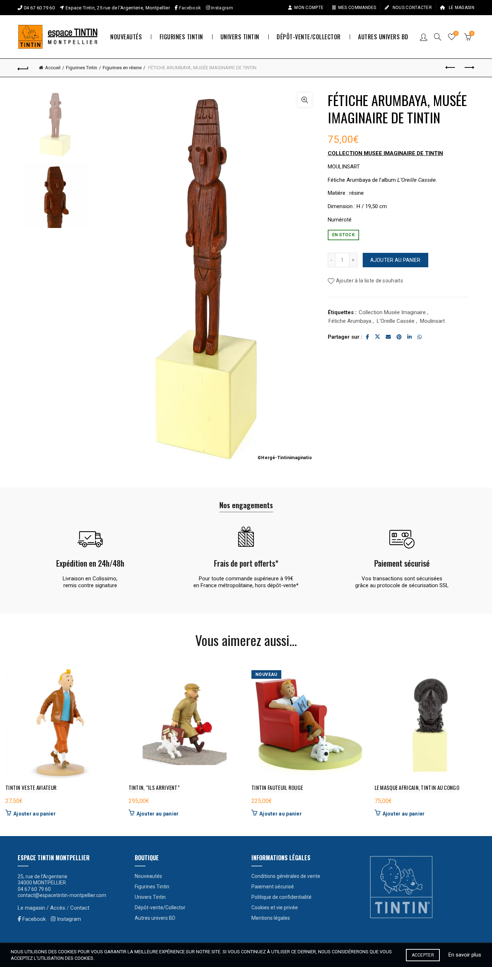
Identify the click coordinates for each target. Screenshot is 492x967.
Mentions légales (270, 918)
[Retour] (23, 68)
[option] (55, 127)
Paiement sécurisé (272, 886)
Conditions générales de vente (285, 876)
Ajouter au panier (395, 260)
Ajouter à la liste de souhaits (369, 280)
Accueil (53, 67)
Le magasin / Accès (41, 908)
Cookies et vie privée (274, 907)
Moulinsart (432, 321)
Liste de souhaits (456, 33)
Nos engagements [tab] (246, 505)
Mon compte (308, 7)
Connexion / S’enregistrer (423, 36)
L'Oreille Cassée (396, 321)
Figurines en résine (122, 67)
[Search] (437, 36)
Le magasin (461, 7)
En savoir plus (464, 954)
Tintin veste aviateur (31, 787)
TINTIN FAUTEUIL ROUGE (277, 787)
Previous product (451, 68)
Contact (79, 908)
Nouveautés (126, 36)
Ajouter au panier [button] (34, 814)
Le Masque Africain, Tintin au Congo (417, 787)
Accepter (423, 955)
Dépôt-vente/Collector (309, 36)
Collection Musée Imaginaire (392, 312)
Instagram (221, 7)
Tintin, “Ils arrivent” (154, 787)
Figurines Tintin (181, 36)
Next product (469, 68)
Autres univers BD (383, 36)
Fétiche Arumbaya (349, 321)
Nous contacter (411, 7)
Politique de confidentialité (281, 897)
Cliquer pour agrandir (305, 100)
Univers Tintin (239, 36)
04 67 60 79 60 (39, 7)
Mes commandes (357, 7)
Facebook (190, 7)
